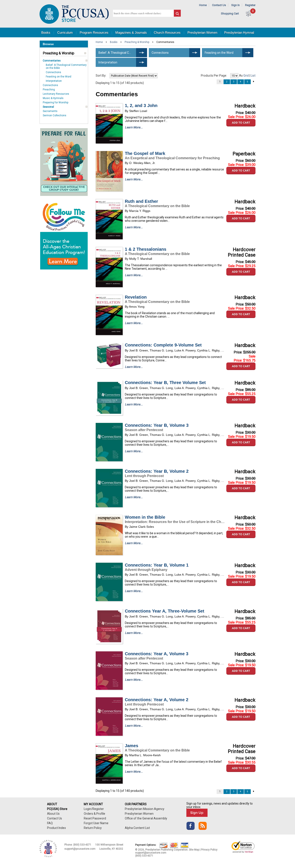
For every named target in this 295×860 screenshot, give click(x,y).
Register (250, 5)
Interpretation (54, 80)
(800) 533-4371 (82, 844)
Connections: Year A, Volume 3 (156, 653)
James (131, 745)
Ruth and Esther (141, 201)
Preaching (49, 89)
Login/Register (94, 809)
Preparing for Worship (55, 102)
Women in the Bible (145, 517)
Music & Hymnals (53, 98)
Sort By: (101, 75)
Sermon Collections (54, 115)
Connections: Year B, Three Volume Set (165, 382)
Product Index (56, 828)
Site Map (194, 849)
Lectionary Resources (56, 93)
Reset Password (95, 818)
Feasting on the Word (58, 76)
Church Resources (167, 32)
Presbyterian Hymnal (239, 32)
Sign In (235, 5)
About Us (53, 813)
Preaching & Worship (58, 53)
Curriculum (65, 32)
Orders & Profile (94, 813)
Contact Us (219, 5)
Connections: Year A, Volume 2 (156, 699)
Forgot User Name (96, 823)
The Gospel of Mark (145, 153)
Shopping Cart (230, 13)
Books (45, 32)
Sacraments (50, 111)
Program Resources (94, 32)
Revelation (136, 297)
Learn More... (134, 127)
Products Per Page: (214, 75)
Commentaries (52, 60)
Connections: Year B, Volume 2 (157, 471)
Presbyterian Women (202, 32)
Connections (53, 72)
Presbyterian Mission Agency (144, 809)
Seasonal (48, 106)
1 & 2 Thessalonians (145, 249)
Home (203, 5)
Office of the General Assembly (146, 818)
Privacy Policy (209, 849)
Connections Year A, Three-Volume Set (164, 611)
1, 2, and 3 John (141, 105)
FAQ (50, 823)
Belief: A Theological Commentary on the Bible (122, 52)
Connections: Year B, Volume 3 (157, 425)
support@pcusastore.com (79, 848)
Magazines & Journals (131, 32)
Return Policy (93, 828)
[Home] (74, 22)
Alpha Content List (137, 828)
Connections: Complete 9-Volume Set (163, 345)
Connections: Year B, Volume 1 (157, 565)
